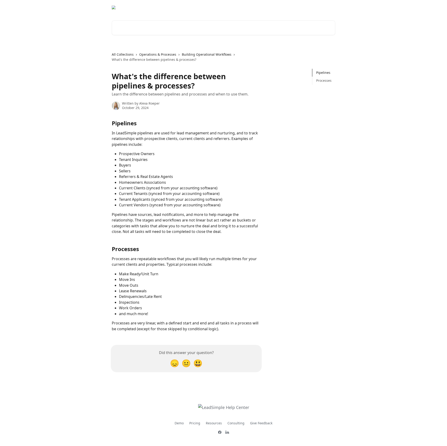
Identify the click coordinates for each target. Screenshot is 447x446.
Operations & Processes (157, 54)
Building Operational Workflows (206, 54)
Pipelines (323, 72)
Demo (179, 423)
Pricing (194, 423)
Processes (324, 80)
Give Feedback (261, 423)
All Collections (123, 54)
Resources (214, 423)
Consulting (235, 423)
